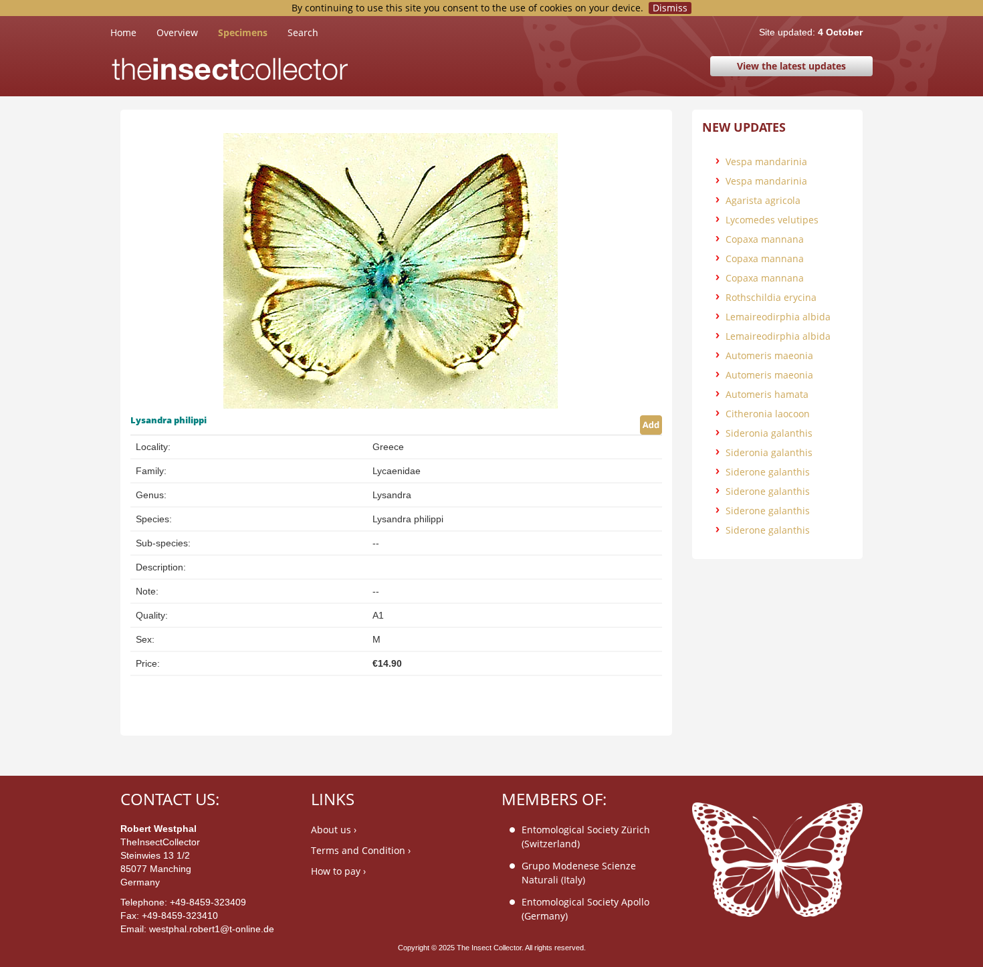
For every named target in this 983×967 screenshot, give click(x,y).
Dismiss (670, 8)
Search (303, 32)
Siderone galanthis (768, 471)
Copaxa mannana (765, 239)
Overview (177, 32)
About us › (333, 829)
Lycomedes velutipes (772, 219)
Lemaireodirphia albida (778, 316)
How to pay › (338, 871)
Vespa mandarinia (766, 161)
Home (133, 32)
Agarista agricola (763, 200)
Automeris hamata (767, 394)
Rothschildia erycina (771, 297)
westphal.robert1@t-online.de (211, 929)
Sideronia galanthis (769, 433)
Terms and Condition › (361, 850)
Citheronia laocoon (768, 413)
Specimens (242, 32)
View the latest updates (791, 66)
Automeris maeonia (769, 355)
